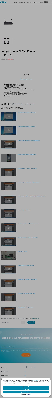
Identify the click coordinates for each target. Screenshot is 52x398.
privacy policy (35, 380)
